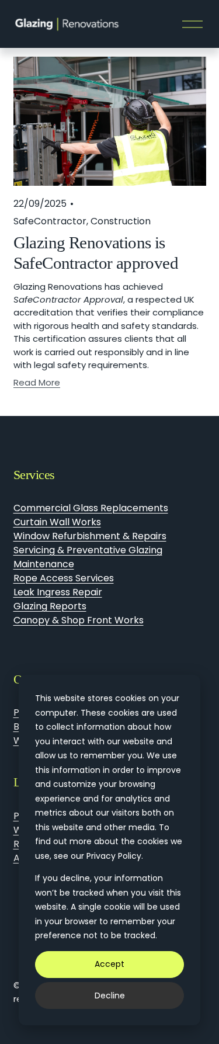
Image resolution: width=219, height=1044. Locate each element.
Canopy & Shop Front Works (78, 620)
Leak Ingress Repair (57, 592)
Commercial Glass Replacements (90, 508)
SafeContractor (49, 221)
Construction (121, 221)
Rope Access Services (63, 578)
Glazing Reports (49, 606)
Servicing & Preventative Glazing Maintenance (87, 557)
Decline (110, 995)
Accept (109, 964)
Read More (36, 382)
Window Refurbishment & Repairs (89, 536)
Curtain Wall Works (57, 522)
